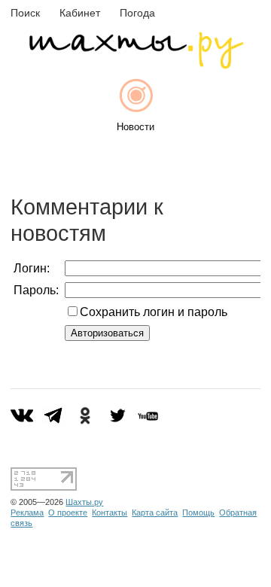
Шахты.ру (84, 501)
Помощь (198, 512)
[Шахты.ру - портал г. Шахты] (135, 65)
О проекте (67, 512)
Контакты (109, 512)
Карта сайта (155, 512)
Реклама (27, 512)
